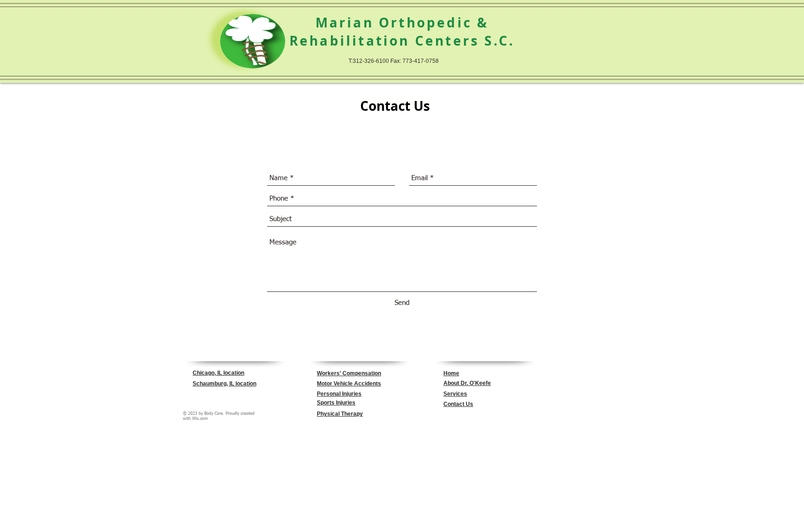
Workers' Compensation (349, 373)
